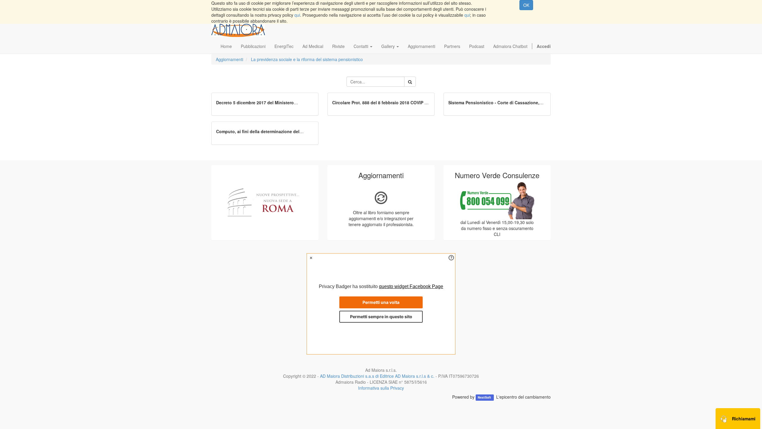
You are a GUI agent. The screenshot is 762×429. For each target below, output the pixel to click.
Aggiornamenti (229, 59)
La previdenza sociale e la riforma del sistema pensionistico (307, 59)
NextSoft (485, 397)
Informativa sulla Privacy (381, 388)
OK (526, 5)
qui (297, 15)
